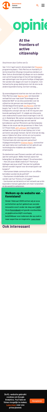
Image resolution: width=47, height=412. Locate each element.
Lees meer (35, 219)
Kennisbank (15, 210)
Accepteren (37, 401)
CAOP (37, 207)
